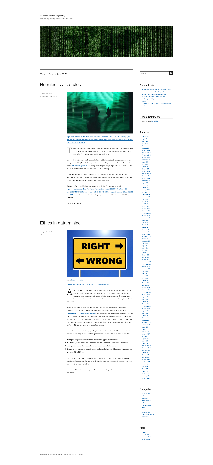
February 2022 (146, 232)
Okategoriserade (146, 405)
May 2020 (145, 278)
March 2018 (145, 318)
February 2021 (146, 257)
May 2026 (145, 143)
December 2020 (146, 262)
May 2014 (145, 369)
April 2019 (145, 301)
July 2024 (145, 185)
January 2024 (146, 190)
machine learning (147, 400)
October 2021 (146, 239)
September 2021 (146, 241)
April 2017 (145, 329)
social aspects (53, 96)
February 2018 (146, 320)
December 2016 (146, 336)
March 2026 (145, 146)
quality (144, 407)
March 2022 (145, 229)
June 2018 (145, 313)
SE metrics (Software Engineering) (52, 16)
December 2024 (146, 173)
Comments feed (146, 437)
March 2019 (145, 304)
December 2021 (146, 236)
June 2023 (145, 199)
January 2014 (146, 378)
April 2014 (145, 371)
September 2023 (146, 197)
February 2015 (146, 357)
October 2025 (146, 157)
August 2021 (145, 243)
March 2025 (145, 169)
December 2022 (146, 211)
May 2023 (145, 201)
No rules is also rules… (62, 84)
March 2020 (145, 283)
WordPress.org (146, 439)
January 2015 (146, 359)
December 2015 (146, 345)
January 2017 (146, 334)
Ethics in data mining (60, 222)
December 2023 (146, 192)
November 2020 (146, 264)
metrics (144, 403)
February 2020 (146, 285)
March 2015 (145, 355)
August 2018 (145, 311)
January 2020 (146, 287)
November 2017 (146, 325)
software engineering (46, 235)
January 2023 (146, 208)
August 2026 (145, 136)
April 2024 (145, 187)
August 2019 (145, 297)
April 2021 (145, 252)
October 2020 (146, 266)
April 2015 (145, 352)
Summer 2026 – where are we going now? (154, 94)
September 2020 (146, 269)
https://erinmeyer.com (79, 166)
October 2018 (146, 308)
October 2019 (146, 294)
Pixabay (81, 280)
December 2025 (146, 153)
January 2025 (146, 171)
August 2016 (145, 338)
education (145, 398)
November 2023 (146, 194)
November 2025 (146, 155)
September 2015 (146, 350)
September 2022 (146, 218)
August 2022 (145, 220)
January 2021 (146, 259)
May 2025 (145, 164)
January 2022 (146, 234)
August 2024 (145, 183)
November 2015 (146, 348)
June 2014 (145, 366)
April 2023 (145, 204)
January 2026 (146, 150)
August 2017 (145, 327)
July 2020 (145, 273)
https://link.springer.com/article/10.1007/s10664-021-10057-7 (88, 284)
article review (44, 96)
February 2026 (146, 148)
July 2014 (145, 364)
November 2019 (146, 292)
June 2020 (145, 276)
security (144, 410)
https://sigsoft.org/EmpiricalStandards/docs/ (82, 313)
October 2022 (146, 215)
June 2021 (145, 248)
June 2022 (145, 222)
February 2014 (146, 376)
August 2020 (145, 271)
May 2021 (145, 250)
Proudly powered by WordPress (73, 454)
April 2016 (145, 343)
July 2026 (145, 139)
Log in (144, 432)
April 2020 (145, 280)
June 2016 (145, 341)
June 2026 (145, 141)
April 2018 (145, 315)
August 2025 (145, 162)
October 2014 (146, 362)
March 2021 (145, 255)
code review (145, 396)
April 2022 (145, 227)
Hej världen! (155, 121)
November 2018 (146, 306)
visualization (145, 417)
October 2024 (146, 178)
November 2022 (146, 213)
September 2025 (146, 159)
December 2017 (146, 322)
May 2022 (145, 225)
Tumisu (73, 280)
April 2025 (145, 166)
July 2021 (145, 246)
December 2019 (146, 290)
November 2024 (146, 176)
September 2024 (146, 180)
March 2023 (145, 206)
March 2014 (145, 373)
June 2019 (145, 299)
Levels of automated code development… (154, 96)
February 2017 (146, 332)
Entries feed (145, 434)
